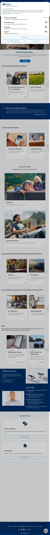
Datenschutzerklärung (7, 13)
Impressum (16, 13)
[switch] (46, 22)
